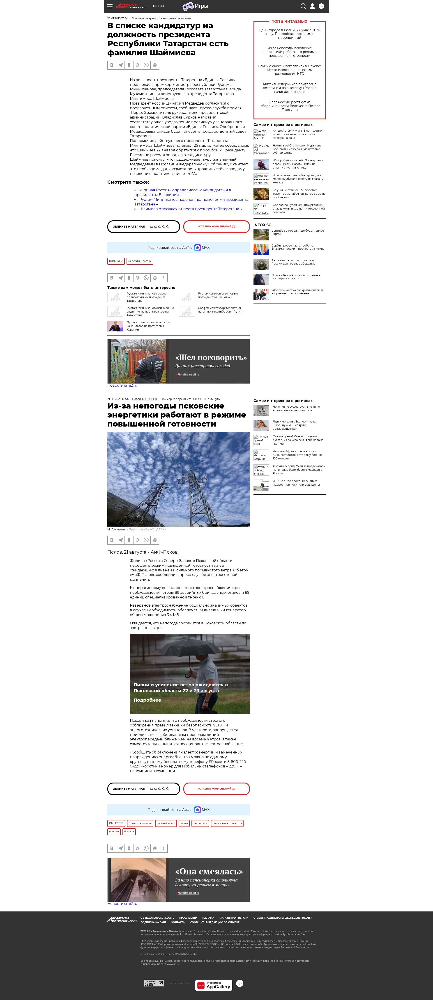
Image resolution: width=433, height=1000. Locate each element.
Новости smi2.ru (122, 385)
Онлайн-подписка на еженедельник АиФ (282, 917)
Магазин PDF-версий (233, 917)
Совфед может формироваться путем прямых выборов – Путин (220, 309)
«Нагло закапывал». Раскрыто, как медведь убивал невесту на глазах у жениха (298, 179)
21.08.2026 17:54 (118, 399)
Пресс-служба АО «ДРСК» (147, 529)
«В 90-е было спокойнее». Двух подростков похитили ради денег (296, 482)
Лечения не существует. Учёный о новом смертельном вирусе (296, 408)
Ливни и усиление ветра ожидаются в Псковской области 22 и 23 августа (181, 687)
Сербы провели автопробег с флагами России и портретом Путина (298, 247)
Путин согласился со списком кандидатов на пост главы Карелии (148, 326)
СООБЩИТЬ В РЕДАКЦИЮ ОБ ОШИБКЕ (215, 922)
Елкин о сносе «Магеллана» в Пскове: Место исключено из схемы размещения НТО (289, 70)
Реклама (208, 917)
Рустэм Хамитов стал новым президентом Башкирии (218, 295)
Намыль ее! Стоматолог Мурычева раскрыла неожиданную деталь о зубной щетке (297, 149)
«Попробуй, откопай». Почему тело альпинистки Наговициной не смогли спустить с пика (298, 164)
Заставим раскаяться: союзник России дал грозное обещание (293, 262)
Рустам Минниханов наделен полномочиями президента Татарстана (147, 297)
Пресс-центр (188, 917)
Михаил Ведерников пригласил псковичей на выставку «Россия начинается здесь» (289, 88)
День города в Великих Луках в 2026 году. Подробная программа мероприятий (289, 34)
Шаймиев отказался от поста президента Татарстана (189, 209)
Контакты (178, 922)
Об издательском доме (157, 917)
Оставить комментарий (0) (216, 226)
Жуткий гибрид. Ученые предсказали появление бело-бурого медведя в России (299, 469)
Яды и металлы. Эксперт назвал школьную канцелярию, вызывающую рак (295, 425)
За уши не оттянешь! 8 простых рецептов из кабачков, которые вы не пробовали (299, 193)
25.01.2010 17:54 (117, 18)
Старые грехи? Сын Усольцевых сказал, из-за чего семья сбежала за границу (298, 440)
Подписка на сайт (153, 922)
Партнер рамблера (179, 983)
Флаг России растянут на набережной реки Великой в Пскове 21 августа (289, 106)
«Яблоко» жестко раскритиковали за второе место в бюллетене (298, 292)
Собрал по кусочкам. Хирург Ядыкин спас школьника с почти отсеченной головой (299, 208)
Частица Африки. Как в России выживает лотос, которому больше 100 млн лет (297, 455)
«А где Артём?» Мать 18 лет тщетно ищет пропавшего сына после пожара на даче (297, 134)
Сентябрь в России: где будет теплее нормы (298, 232)
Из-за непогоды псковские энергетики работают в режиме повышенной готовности (290, 52)
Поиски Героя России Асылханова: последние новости (296, 277)
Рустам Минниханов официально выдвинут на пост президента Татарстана (150, 311)
